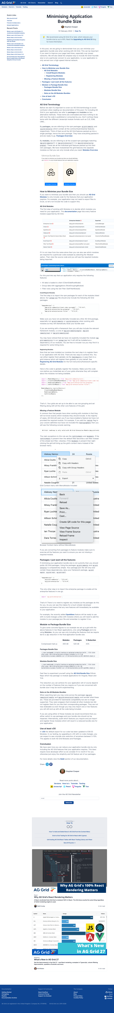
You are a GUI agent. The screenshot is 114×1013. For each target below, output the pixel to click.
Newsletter (41, 3)
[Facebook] (51, 764)
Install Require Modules (55, 73)
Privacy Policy (78, 996)
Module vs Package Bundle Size (55, 85)
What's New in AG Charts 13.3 (15, 54)
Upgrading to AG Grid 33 (82, 39)
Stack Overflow (43, 992)
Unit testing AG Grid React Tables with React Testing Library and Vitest (69, 839)
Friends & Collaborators (13, 23)
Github (110, 992)
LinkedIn (109, 998)
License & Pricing (43, 994)
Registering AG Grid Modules (51, 362)
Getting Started (6, 992)
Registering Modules (54, 76)
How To (78, 31)
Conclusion (46, 99)
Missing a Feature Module (54, 79)
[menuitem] (23, 2)
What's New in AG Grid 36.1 (14, 37)
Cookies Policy (78, 998)
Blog (56, 3)
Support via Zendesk (44, 996)
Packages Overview (64, 136)
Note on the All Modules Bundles (57, 93)
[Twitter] (47, 764)
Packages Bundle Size (53, 87)
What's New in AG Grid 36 (14, 49)
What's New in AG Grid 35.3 (15, 52)
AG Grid (23, 3)
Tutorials (18, 7)
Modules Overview (90, 150)
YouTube (109, 996)
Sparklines (70, 614)
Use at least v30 (48, 96)
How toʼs (11, 7)
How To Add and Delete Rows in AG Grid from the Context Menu (69, 831)
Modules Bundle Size (52, 90)
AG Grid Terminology (50, 65)
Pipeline (4, 996)
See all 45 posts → (69, 843)
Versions (4, 7)
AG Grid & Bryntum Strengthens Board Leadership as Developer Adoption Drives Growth (16, 58)
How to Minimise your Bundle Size (55, 68)
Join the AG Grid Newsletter (70, 794)
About (76, 992)
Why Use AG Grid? (12, 18)
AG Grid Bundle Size (82, 673)
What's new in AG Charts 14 (15, 47)
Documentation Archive (9, 998)
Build (62, 759)
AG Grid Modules (51, 71)
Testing (25, 7)
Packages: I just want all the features (57, 82)
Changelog (5, 994)
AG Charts (32, 3)
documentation (71, 211)
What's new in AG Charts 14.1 (15, 35)
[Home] (8, 2)
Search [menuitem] (50, 3)
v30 (43, 732)
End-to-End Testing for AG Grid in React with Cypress (69, 835)
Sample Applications (13, 25)
